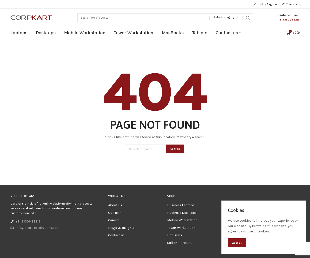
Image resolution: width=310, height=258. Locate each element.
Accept (237, 242)
